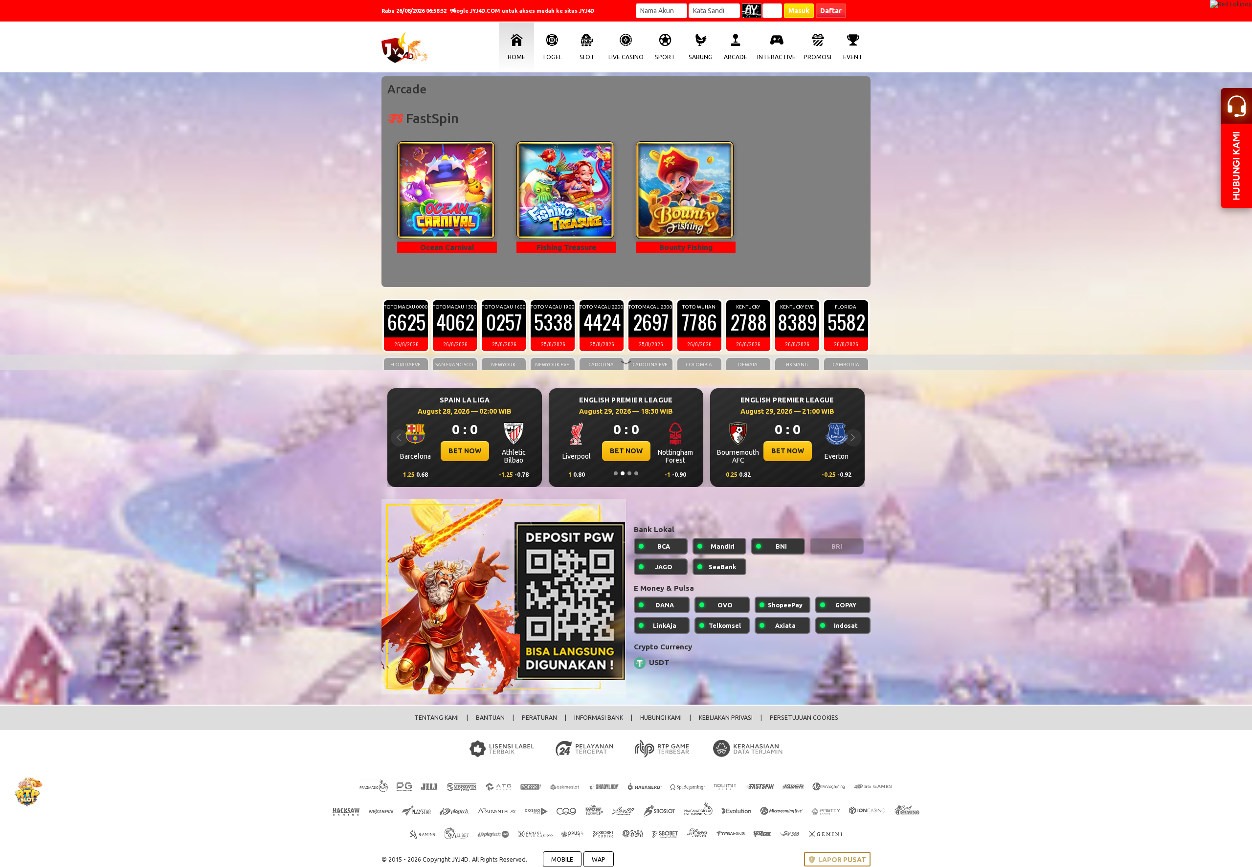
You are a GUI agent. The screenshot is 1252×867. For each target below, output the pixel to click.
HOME (516, 57)
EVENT (853, 57)
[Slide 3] (629, 473)
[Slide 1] (616, 473)
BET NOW (464, 451)
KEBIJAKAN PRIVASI (726, 717)
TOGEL (552, 57)
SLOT (587, 57)
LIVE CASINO (626, 57)
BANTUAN (490, 717)
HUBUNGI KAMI (661, 717)
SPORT (665, 57)
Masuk (798, 11)
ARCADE (735, 57)
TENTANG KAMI (436, 717)
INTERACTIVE (776, 57)
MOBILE (562, 859)
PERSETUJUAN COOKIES (804, 717)
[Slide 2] (623, 473)
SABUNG (701, 57)
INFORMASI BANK (598, 717)
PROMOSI (817, 57)
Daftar (831, 11)
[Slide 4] (636, 473)
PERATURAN (539, 717)
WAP (598, 859)
